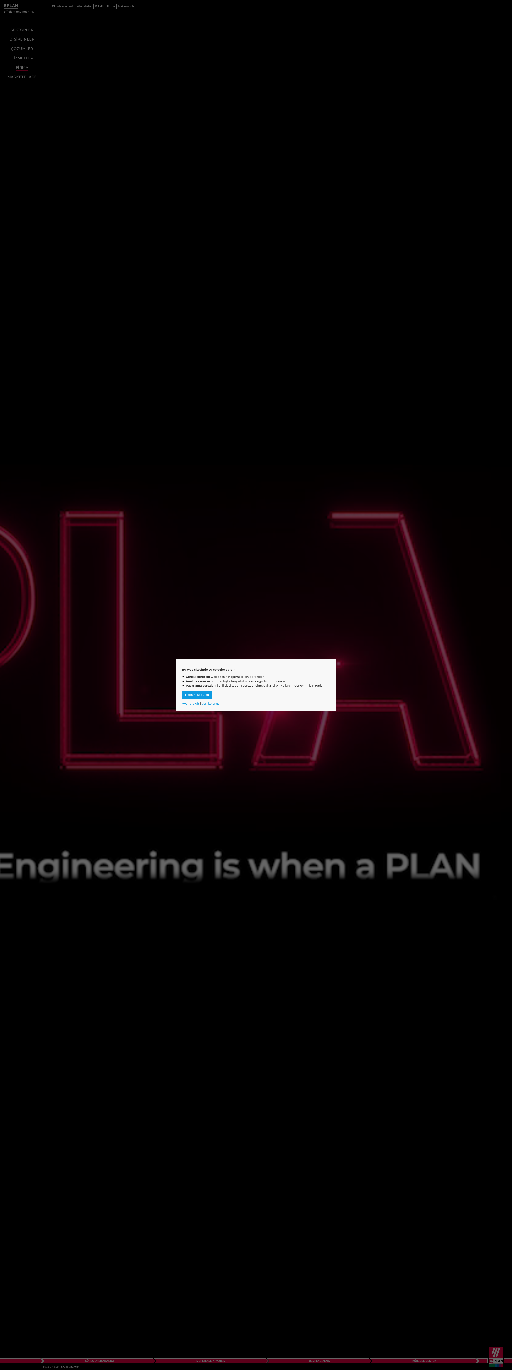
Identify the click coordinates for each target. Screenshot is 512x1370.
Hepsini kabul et (197, 694)
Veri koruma (211, 703)
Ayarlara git (190, 703)
